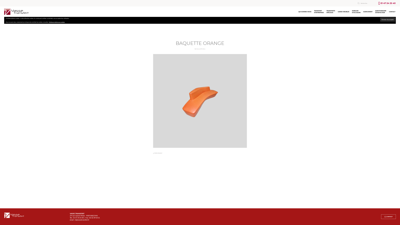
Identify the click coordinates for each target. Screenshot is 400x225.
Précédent (158, 153)
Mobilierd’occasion (356, 11)
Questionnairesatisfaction (380, 11)
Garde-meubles (343, 11)
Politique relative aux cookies (57, 22)
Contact (392, 11)
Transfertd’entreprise (319, 11)
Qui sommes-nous (304, 11)
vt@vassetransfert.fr (82, 220)
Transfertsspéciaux (330, 11)
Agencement (367, 11)
